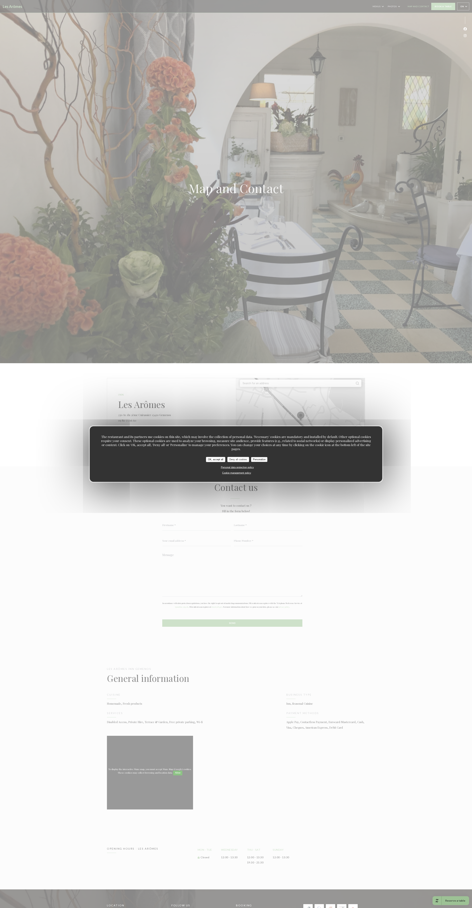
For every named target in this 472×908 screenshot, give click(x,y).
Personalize (259, 459)
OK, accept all (215, 459)
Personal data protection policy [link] (237, 467)
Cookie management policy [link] (236, 472)
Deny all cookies (238, 459)
